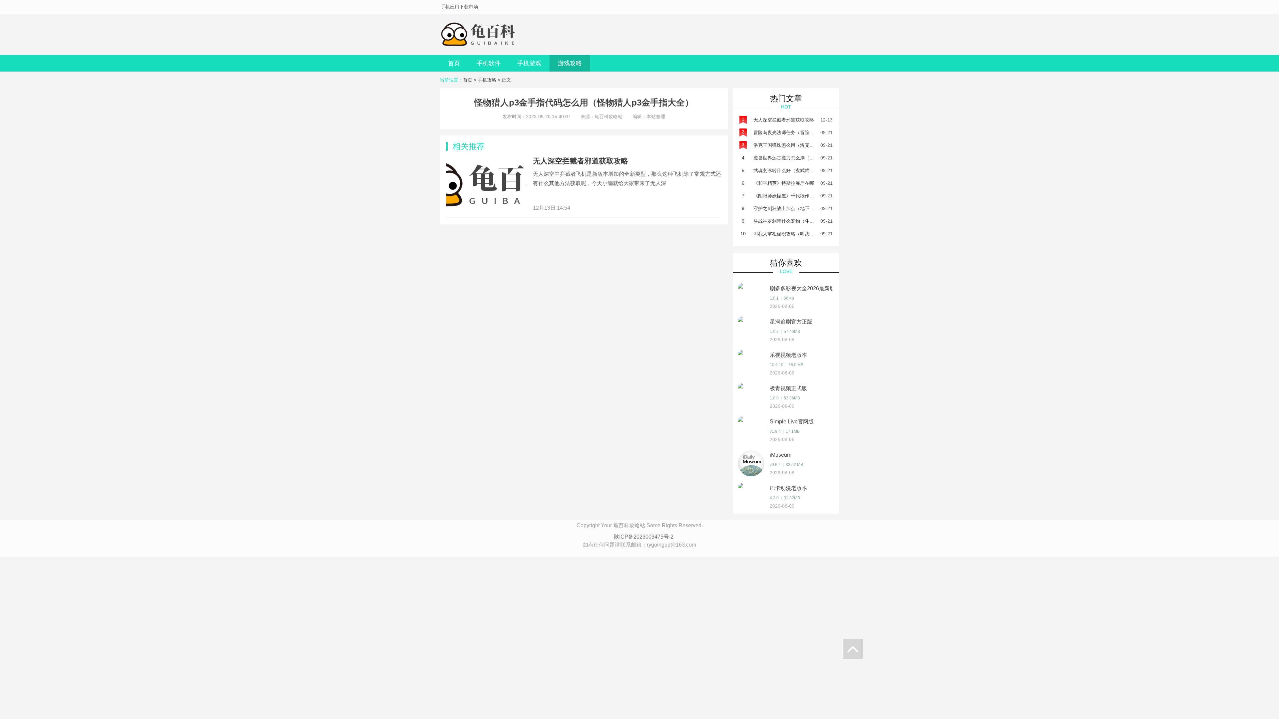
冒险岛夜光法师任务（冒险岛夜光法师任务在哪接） (807, 132)
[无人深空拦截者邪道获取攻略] (486, 183)
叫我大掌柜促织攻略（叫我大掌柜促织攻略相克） (804, 233)
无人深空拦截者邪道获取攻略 (580, 161)
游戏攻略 (570, 63)
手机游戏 (529, 63)
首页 (454, 63)
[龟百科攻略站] (480, 34)
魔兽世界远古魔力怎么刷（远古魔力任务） (797, 157)
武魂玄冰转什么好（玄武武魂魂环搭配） (795, 170)
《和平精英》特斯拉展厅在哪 (783, 183)
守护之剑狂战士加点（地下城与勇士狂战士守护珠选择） (811, 208)
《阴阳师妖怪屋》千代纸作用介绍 (788, 195)
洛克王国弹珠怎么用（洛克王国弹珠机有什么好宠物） (809, 145)
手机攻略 (487, 80)
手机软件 (489, 63)
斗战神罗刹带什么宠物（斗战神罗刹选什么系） (802, 221)
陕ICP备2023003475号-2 (643, 537)
